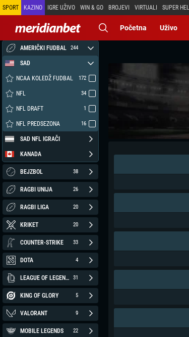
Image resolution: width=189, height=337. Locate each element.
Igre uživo (61, 7)
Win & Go (91, 7)
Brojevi (119, 7)
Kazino (33, 7)
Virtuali (146, 7)
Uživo (168, 28)
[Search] (103, 27)
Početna (133, 28)
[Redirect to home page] (48, 27)
